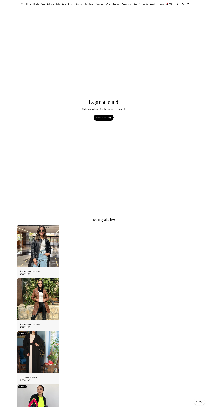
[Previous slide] (20, 246)
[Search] (177, 4)
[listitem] (161, 4)
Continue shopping (103, 118)
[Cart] (188, 4)
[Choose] (55, 263)
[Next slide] (55, 246)
